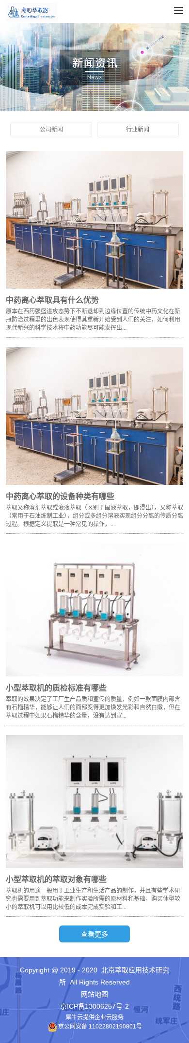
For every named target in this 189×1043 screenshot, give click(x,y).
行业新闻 (137, 129)
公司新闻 (51, 129)
